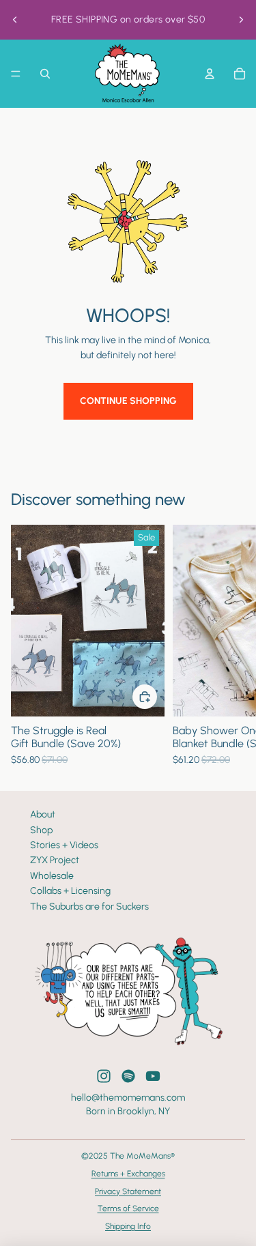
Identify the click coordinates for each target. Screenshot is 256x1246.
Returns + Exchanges (128, 1173)
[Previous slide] (15, 20)
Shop (41, 830)
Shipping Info (128, 1226)
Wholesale (52, 876)
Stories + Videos (64, 845)
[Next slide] (241, 20)
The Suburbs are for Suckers (89, 906)
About (42, 814)
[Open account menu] (210, 74)
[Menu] (15, 73)
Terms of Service (128, 1208)
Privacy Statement (128, 1191)
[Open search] (45, 74)
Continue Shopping (128, 401)
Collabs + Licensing (70, 891)
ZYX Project (54, 860)
